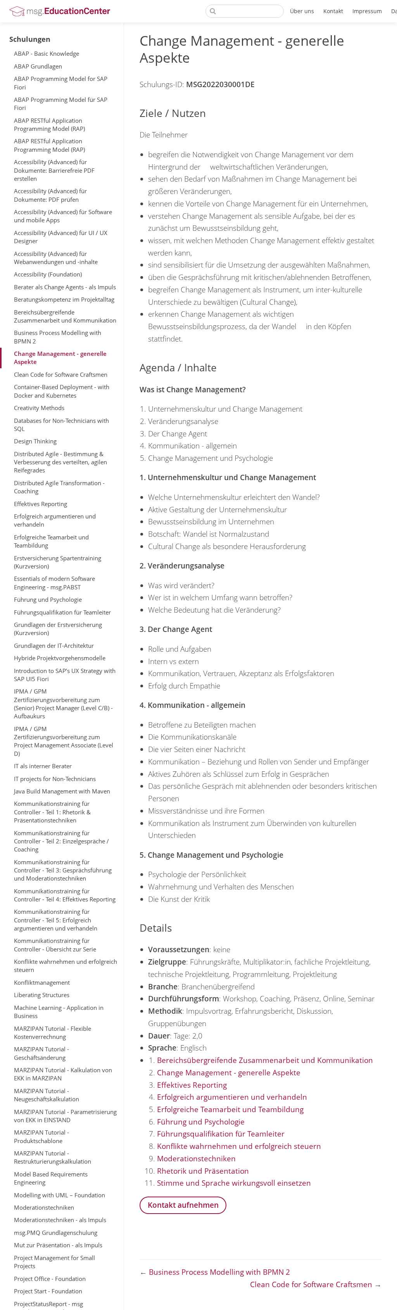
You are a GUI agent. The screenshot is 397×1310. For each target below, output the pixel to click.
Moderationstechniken (44, 1207)
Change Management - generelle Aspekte (60, 358)
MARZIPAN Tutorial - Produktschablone (41, 1136)
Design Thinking (35, 441)
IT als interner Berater (43, 766)
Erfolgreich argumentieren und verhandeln (55, 520)
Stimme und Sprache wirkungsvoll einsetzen (234, 1183)
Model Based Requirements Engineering (51, 1178)
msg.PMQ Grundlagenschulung (55, 1232)
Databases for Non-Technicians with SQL (61, 425)
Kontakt (333, 11)
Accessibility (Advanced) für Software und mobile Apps (63, 216)
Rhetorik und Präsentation (203, 1171)
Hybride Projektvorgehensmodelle (59, 658)
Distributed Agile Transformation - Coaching (59, 487)
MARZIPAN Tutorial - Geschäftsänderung (41, 1053)
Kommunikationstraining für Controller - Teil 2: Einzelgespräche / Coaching (61, 841)
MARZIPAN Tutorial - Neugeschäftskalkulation (46, 1095)
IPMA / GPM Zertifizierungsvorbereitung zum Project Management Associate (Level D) (63, 741)
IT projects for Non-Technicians (55, 779)
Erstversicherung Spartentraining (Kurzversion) (57, 562)
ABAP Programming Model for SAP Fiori (60, 83)
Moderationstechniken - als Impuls (60, 1220)
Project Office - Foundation (50, 1279)
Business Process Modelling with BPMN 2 (57, 337)
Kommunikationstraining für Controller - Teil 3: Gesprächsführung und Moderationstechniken (63, 870)
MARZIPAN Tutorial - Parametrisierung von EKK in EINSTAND (65, 1116)
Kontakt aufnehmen (183, 1205)
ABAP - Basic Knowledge (46, 53)
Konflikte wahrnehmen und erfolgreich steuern (65, 965)
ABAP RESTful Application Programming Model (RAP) (49, 124)
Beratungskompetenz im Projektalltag (64, 299)
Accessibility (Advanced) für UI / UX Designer (60, 237)
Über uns (302, 11)
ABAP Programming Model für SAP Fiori (60, 104)
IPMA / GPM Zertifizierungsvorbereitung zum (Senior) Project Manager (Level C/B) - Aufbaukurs (63, 703)
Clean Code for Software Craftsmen (60, 374)
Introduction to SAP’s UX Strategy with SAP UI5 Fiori (65, 675)
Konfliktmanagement (42, 982)
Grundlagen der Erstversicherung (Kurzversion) (58, 629)
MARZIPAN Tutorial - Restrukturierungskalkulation (52, 1157)
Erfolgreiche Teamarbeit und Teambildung (51, 541)
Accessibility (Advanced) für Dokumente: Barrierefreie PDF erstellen (54, 170)
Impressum (367, 11)
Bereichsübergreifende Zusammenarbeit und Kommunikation (65, 316)
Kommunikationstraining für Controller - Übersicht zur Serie (55, 945)
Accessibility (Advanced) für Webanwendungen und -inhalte (56, 258)
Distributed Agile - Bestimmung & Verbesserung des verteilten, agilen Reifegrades (60, 462)
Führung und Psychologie (48, 599)
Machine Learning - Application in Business (59, 1012)
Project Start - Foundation (48, 1291)
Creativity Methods (39, 408)
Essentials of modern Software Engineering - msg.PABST (54, 583)
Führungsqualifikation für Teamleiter (62, 612)
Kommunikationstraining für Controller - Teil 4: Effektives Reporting (65, 895)
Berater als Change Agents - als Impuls (65, 287)
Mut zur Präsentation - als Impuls (58, 1245)
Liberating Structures (41, 995)
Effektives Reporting (40, 504)
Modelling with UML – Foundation (59, 1195)
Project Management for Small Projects (54, 1262)
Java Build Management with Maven (62, 791)
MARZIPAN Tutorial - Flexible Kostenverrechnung (52, 1032)
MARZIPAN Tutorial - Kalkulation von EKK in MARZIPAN (63, 1074)
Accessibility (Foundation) (48, 274)
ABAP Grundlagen (38, 66)
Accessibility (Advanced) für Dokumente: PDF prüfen (50, 195)
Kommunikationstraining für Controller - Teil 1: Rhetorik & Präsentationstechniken (52, 812)
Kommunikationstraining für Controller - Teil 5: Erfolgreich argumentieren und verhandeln (55, 920)
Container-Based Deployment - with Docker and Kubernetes (61, 391)
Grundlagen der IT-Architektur (54, 645)
